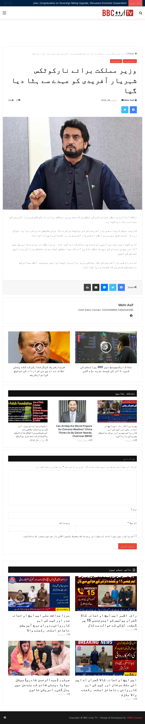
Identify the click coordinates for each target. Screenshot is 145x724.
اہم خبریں (120, 53)
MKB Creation (134, 717)
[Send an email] (122, 100)
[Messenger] (104, 287)
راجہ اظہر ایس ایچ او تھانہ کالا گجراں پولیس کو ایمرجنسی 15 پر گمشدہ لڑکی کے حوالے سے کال (109, 620)
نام (134, 509)
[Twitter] (124, 109)
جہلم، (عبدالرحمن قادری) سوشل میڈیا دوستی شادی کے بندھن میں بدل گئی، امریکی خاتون (42, 685)
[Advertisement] (72, 34)
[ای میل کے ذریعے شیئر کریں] (95, 287)
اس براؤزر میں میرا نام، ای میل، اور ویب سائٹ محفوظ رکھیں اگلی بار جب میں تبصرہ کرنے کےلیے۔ (78, 536)
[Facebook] (133, 109)
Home (131, 53)
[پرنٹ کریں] (87, 287)
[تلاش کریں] (140, 14)
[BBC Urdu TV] (117, 13)
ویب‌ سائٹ (64, 522)
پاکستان (116, 61)
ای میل (132, 522)
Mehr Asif (129, 100)
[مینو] (4, 14)
